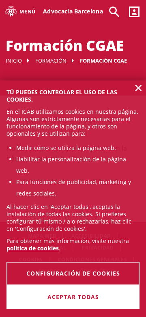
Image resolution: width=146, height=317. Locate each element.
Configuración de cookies (73, 273)
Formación (51, 60)
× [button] (138, 87)
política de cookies (32, 248)
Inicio (14, 60)
